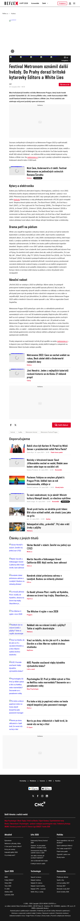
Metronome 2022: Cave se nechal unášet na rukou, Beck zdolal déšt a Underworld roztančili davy (48, 358)
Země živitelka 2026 (63, 892)
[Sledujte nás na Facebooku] (37, 796)
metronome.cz (32, 157)
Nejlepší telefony (36, 880)
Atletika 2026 (8, 892)
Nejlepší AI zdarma (36, 883)
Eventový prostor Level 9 (18, 826)
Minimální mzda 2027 (63, 889)
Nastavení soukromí (48, 913)
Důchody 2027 (61, 886)
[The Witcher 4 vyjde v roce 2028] (17, 614)
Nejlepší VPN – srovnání (38, 889)
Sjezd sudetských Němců (64, 845)
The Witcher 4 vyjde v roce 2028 (42, 611)
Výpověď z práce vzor (63, 854)
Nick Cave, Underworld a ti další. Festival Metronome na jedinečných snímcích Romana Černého (47, 171)
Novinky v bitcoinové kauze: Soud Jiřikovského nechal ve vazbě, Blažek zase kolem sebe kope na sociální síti (47, 463)
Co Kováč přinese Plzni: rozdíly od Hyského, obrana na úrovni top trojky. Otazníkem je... (48, 593)
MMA (6, 877)
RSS (50, 781)
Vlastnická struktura (62, 913)
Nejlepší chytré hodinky (38, 886)
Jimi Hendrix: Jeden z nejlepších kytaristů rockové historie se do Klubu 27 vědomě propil (47, 374)
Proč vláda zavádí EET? (64, 848)
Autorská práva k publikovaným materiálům (23, 910)
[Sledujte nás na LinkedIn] (47, 796)
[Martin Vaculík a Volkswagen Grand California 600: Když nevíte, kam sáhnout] (17, 563)
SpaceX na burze (36, 877)
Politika (60, 834)
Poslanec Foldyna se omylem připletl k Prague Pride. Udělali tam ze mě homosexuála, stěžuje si (45, 481)
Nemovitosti (14, 823)
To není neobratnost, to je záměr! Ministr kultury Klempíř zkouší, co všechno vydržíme (49, 496)
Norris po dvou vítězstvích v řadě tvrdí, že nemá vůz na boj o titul (47, 722)
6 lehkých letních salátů (38, 863)
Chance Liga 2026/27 (34, 826)
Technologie (36, 871)
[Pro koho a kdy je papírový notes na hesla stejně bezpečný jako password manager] (17, 707)
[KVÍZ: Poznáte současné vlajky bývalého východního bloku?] (17, 667)
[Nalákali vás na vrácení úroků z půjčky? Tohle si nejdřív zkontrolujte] (17, 629)
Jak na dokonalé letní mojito (39, 860)
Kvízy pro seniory (10, 849)
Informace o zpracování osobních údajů (23, 913)
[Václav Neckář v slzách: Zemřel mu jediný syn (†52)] (17, 548)
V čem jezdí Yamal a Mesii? (13, 846)
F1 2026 (7, 889)
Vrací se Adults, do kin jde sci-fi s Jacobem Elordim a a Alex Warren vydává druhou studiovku (48, 644)
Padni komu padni (62, 851)
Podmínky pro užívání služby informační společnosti (53, 910)
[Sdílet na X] (15, 425)
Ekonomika (61, 871)
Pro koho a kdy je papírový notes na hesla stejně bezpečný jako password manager (47, 703)
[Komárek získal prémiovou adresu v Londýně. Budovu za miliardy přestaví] (17, 580)
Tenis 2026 (8, 886)
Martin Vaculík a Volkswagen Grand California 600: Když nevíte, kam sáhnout (47, 561)
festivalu (17, 199)
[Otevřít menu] (74, 3)
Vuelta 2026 (46, 826)
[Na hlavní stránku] (11, 3)
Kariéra (57, 781)
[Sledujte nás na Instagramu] (42, 796)
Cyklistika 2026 (9, 895)
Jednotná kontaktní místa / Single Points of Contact (25, 915)
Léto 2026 (35, 834)
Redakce (33, 781)
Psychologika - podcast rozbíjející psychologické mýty (38, 823)
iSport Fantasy (44, 821)
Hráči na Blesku (32, 821)
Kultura (13, 13)
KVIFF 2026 (24, 3)
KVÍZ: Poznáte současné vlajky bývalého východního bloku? (46, 664)
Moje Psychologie (10, 821)
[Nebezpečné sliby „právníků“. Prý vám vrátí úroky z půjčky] (17, 527)
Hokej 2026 (8, 883)
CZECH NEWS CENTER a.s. (47, 903)
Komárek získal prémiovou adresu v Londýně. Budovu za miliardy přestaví (45, 577)
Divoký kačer (61, 857)
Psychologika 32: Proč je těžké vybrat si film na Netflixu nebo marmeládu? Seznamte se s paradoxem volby (49, 682)
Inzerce (42, 781)
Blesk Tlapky (22, 821)
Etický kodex (46, 915)
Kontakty (23, 781)
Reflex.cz (5, 13)
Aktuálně (8, 834)
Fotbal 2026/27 (9, 880)
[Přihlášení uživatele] (70, 3)
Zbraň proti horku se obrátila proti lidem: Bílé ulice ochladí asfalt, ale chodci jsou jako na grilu (49, 512)
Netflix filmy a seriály (37, 892)
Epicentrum (8, 840)
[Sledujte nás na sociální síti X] (33, 796)
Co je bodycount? (10, 855)
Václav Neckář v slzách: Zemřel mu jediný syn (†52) (49, 546)
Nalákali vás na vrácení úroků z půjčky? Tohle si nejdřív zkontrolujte (46, 627)
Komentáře (35, 3)
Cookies (38, 913)
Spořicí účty (60, 880)
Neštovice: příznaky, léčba (13, 843)
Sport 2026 (9, 871)
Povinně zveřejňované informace (61, 915)
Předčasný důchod (62, 877)
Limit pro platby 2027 (63, 883)
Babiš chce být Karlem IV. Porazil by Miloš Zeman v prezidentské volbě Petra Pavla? (47, 447)
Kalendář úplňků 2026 (11, 852)
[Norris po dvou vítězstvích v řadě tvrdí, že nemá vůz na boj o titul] (17, 725)
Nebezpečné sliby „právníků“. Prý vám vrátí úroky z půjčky (48, 526)
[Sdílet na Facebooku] (10, 425)
